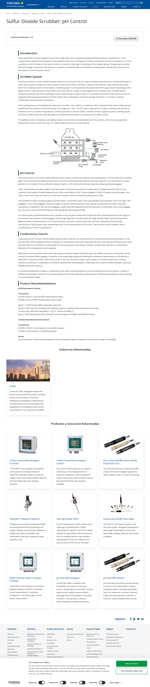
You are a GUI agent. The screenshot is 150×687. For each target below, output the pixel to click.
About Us (83, 3)
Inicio (8, 13)
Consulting (50, 643)
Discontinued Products (113, 646)
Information (51, 634)
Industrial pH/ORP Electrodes (118, 518)
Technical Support (112, 634)
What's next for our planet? (93, 635)
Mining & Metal (12, 652)
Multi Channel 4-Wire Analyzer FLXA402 (25, 579)
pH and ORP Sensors (114, 577)
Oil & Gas (10, 634)
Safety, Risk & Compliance (31, 640)
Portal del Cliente (101, 3)
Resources (25, 13)
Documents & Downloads (75, 634)
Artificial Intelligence (93, 654)
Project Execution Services (52, 647)
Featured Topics (109, 7)
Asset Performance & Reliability (34, 645)
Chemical (10, 640)
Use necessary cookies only (131, 671)
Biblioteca (16, 13)
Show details (114, 683)
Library (95, 7)
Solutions (63, 7)
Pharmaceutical (12, 655)
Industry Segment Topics (95, 639)
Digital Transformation (94, 651)
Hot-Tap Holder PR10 (67, 518)
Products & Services (80, 7)
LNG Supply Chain (13, 637)
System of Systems (93, 645)
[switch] (63, 682)
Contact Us (137, 7)
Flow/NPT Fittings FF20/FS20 (24, 518)
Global (111, 3)
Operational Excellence (35, 649)
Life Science (51, 654)
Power (13, 386)
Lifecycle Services (53, 651)
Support (124, 7)
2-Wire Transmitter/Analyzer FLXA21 (71, 462)
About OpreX (91, 642)
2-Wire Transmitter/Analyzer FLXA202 (25, 462)
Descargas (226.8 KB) (127, 38)
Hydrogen (10, 649)
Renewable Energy (13, 646)
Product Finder (111, 640)
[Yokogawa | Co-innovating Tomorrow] (15, 4)
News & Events (73, 3)
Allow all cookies (131, 664)
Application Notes (38, 13)
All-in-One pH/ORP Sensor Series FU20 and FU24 (120, 462)
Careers (91, 3)
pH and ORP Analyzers (68, 577)
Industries (51, 7)
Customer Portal (111, 643)
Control (49, 637)
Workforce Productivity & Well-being (35, 635)
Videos (69, 640)
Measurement (51, 640)
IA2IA (88, 648)
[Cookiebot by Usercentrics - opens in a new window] (14, 682)
